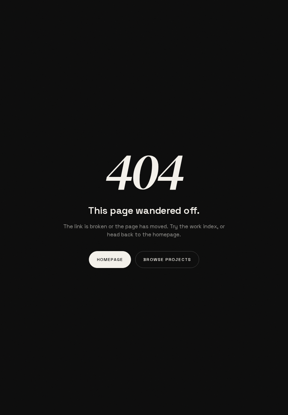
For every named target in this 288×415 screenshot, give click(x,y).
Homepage (110, 259)
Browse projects (167, 259)
